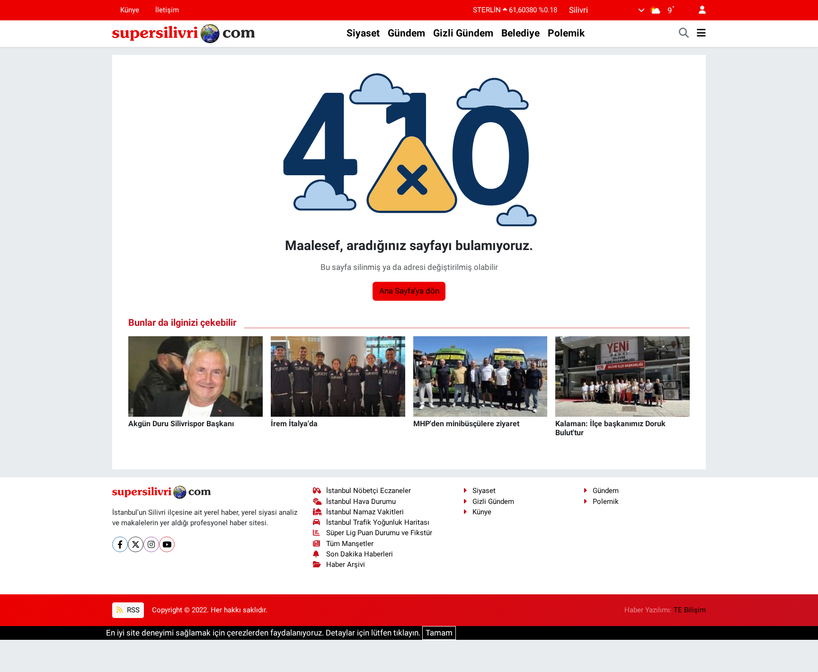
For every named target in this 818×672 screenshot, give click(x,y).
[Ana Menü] (701, 33)
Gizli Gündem (463, 33)
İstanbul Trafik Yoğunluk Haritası (377, 522)
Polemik (566, 33)
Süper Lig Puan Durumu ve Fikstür (379, 533)
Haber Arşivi (345, 564)
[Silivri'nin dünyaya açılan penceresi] (184, 32)
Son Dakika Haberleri (359, 554)
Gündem (406, 33)
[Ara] (684, 33)
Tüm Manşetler (349, 543)
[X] (135, 544)
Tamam (439, 632)
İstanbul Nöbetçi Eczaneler (368, 490)
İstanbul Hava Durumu (361, 501)
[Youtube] (167, 544)
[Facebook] (120, 544)
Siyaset (363, 33)
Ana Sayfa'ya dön (409, 291)
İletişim (167, 10)
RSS (132, 610)
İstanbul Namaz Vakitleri (365, 512)
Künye (129, 10)
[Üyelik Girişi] (698, 10)
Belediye (520, 33)
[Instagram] (151, 544)
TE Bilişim (690, 610)
